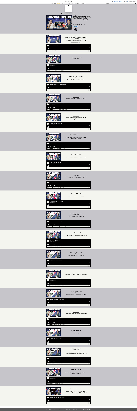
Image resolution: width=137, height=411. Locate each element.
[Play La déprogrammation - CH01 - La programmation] (48, 65)
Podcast (58, 3)
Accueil (52, 3)
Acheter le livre (75, 26)
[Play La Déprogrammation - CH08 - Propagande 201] (48, 241)
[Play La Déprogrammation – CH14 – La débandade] (48, 378)
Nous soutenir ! (77, 3)
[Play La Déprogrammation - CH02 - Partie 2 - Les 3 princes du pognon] (48, 104)
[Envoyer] (135, 3)
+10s (54, 68)
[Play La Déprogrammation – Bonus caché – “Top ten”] (48, 358)
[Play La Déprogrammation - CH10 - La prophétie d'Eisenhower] (48, 280)
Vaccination (72, 3)
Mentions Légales (73, 409)
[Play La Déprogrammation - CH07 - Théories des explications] (48, 221)
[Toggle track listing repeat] (50, 48)
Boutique (65, 3)
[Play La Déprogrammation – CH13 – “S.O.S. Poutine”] (48, 339)
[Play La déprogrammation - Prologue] (48, 46)
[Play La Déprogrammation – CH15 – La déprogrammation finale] (48, 398)
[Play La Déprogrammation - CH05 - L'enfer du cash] (48, 163)
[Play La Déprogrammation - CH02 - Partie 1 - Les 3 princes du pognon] (48, 85)
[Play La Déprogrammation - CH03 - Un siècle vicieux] (48, 124)
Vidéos (62, 3)
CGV (76, 409)
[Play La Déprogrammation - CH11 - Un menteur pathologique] (48, 300)
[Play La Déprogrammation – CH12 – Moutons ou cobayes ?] (48, 319)
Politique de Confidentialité (66, 409)
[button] (88, 51)
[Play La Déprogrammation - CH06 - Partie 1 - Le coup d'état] (48, 182)
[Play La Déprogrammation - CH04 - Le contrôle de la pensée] (48, 143)
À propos (55, 3)
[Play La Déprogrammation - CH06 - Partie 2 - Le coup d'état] (48, 202)
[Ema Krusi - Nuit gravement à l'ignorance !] (68, 1)
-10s (53, 68)
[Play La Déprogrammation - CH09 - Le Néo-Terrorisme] (48, 260)
